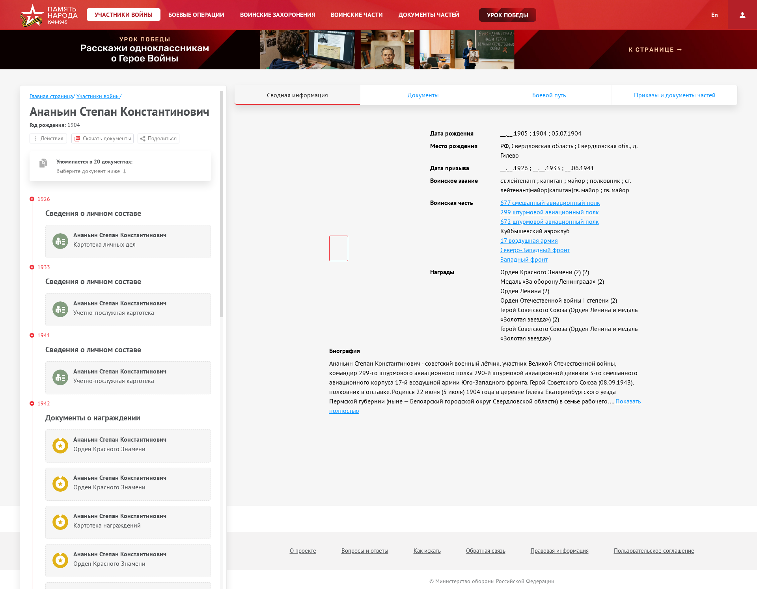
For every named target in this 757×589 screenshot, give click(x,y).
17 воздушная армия (529, 240)
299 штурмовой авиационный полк (549, 212)
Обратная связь (485, 550)
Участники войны (97, 96)
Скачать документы (107, 138)
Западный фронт (524, 259)
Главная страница (51, 96)
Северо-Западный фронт (535, 250)
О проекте (303, 550)
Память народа (49, 16)
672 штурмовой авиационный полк (549, 221)
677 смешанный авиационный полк (550, 202)
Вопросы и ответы (364, 550)
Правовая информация (560, 550)
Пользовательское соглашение (654, 550)
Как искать (427, 550)
